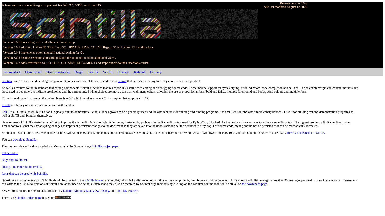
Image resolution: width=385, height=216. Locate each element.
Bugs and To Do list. (15, 160)
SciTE (108, 72)
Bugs (79, 72)
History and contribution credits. (22, 166)
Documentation (58, 72)
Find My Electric (127, 190)
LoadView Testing (97, 190)
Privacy (156, 72)
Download (33, 72)
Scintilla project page (105, 146)
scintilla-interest (94, 180)
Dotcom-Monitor (73, 190)
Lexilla (92, 72)
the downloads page (254, 184)
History (123, 72)
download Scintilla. (25, 139)
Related (139, 72)
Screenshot (12, 72)
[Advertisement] (371, 136)
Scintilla (7, 81)
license (122, 81)
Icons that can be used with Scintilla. (25, 173)
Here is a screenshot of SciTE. (306, 132)
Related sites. (10, 153)
